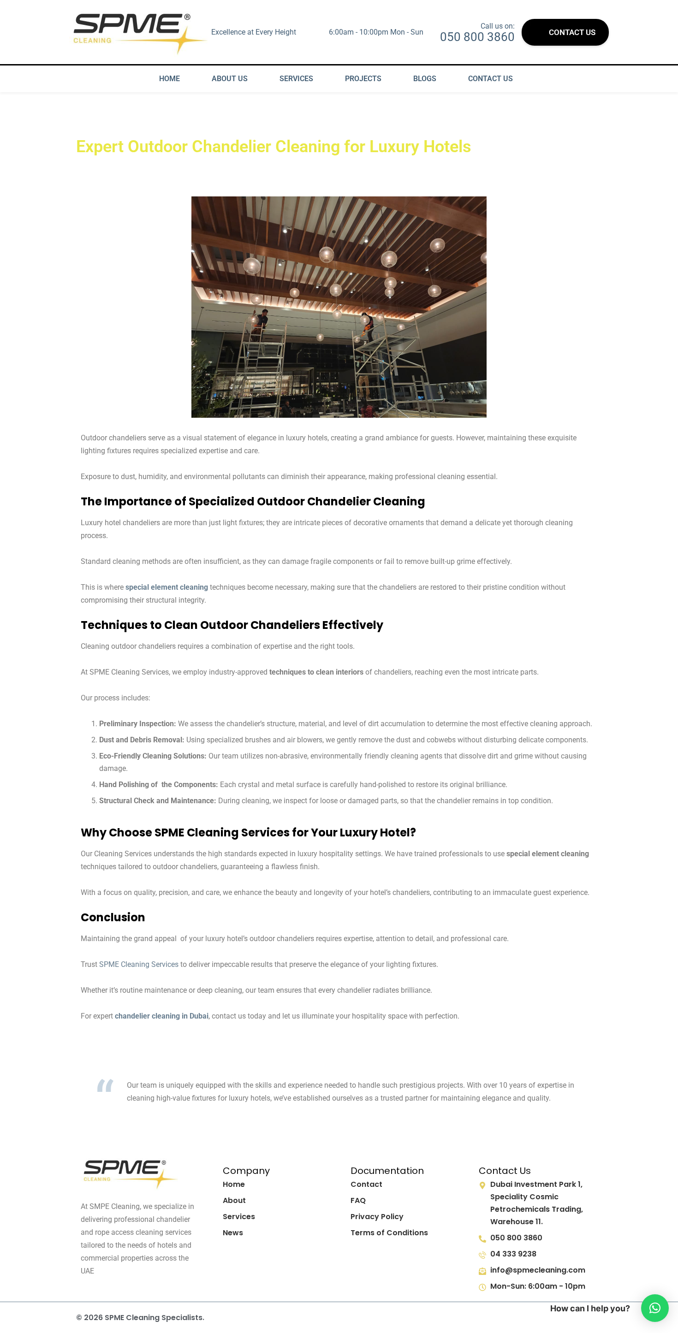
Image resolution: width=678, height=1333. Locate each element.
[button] (655, 1308)
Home (169, 78)
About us (230, 78)
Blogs (424, 78)
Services (296, 78)
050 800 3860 (477, 37)
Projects (363, 78)
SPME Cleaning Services (138, 964)
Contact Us (490, 78)
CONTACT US (572, 32)
